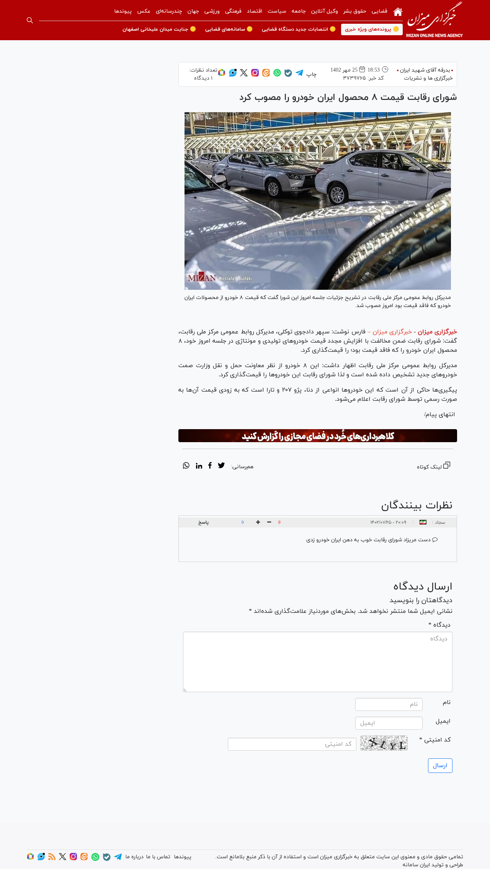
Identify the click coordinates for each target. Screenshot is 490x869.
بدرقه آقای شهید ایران (425, 70)
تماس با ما (158, 857)
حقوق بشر (354, 11)
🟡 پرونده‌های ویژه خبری (372, 29)
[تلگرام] (299, 75)
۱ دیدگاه (203, 78)
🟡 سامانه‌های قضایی (229, 29)
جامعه (299, 11)
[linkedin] (199, 466)
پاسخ (203, 522)
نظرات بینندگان (416, 505)
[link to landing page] (434, 20)
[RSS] (52, 858)
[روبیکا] (221, 75)
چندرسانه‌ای (169, 11)
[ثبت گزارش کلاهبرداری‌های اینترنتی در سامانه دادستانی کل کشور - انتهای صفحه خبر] (317, 435)
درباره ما (134, 857)
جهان (193, 11)
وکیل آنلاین (324, 11)
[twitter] (221, 466)
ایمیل (443, 721)
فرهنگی (233, 11)
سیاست (277, 11)
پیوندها (123, 11)
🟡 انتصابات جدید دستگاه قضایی (299, 29)
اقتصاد (254, 11)
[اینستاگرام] (255, 75)
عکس (143, 11)
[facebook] (210, 466)
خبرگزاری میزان (437, 332)
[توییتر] (244, 75)
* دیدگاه (439, 625)
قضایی (379, 11)
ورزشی (212, 11)
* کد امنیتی (435, 740)
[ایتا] (266, 75)
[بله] (288, 75)
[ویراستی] (233, 75)
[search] (30, 20)
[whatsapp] (186, 466)
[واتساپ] (277, 75)
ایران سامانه (416, 865)
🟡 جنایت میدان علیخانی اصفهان (159, 29)
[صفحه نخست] (398, 11)
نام (447, 702)
